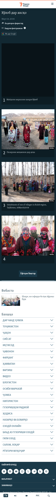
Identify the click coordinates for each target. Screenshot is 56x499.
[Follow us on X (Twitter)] (28, 471)
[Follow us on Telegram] (34, 471)
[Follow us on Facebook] (10, 471)
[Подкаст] (46, 471)
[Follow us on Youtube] (16, 471)
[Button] (12, 24)
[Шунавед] (15, 495)
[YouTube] (27, 495)
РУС (37, 496)
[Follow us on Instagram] (22, 471)
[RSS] (40, 471)
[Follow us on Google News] (4, 471)
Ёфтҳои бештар (28, 273)
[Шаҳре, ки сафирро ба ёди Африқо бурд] (11, 300)
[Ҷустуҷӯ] (49, 495)
